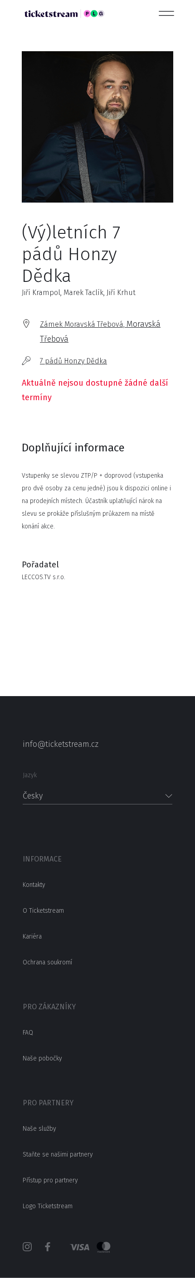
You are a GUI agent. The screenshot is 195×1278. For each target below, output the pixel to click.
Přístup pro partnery (50, 1180)
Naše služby (39, 1129)
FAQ (28, 1032)
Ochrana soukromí (47, 962)
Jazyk (30, 775)
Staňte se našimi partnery (58, 1154)
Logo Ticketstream (48, 1206)
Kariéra (32, 936)
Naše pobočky (42, 1058)
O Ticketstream (43, 911)
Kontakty (34, 885)
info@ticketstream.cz (60, 744)
